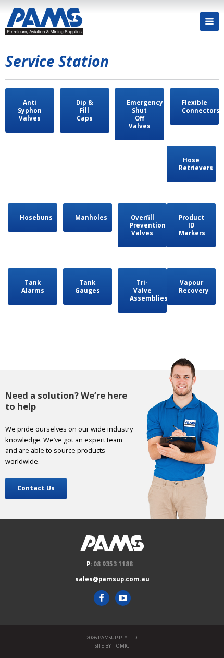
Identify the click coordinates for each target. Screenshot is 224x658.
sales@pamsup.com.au (112, 579)
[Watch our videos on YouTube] (123, 598)
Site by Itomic (112, 645)
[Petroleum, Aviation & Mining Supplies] (44, 21)
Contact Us (36, 488)
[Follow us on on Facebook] (101, 598)
